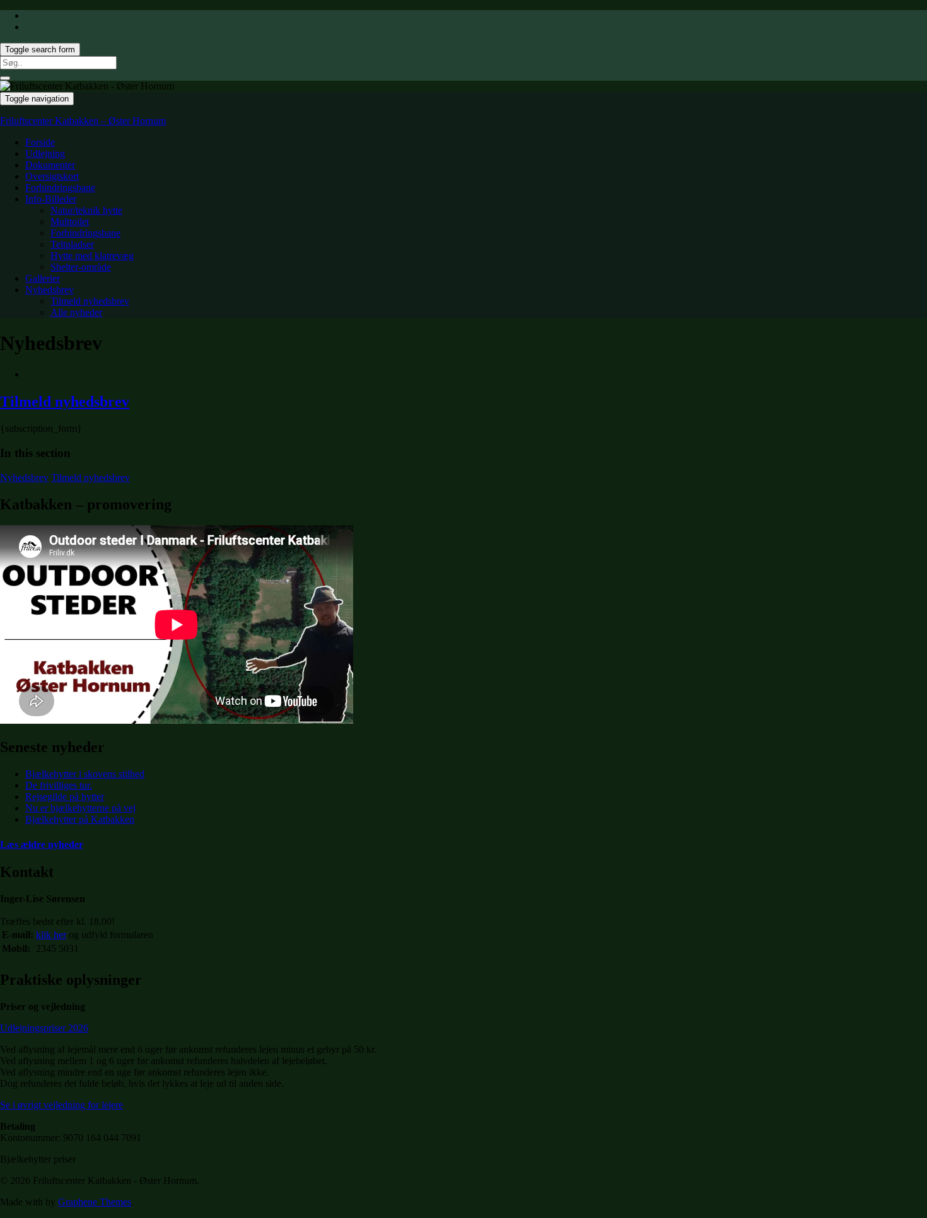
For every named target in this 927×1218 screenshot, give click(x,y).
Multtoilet (69, 221)
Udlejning (45, 153)
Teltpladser (72, 244)
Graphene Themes (94, 1202)
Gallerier (42, 278)
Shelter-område (80, 267)
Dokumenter (50, 165)
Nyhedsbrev (49, 289)
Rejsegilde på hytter (64, 796)
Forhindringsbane (60, 187)
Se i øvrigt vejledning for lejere (61, 1104)
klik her (51, 934)
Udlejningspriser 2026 (44, 1028)
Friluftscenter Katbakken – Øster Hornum (83, 120)
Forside (40, 142)
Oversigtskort (52, 176)
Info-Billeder (50, 199)
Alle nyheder (76, 312)
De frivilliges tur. (58, 785)
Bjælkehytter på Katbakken (79, 819)
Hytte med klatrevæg (92, 255)
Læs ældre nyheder (41, 844)
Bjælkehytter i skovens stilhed (84, 773)
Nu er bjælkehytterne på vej (80, 808)
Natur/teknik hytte (86, 210)
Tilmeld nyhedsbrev (89, 301)
